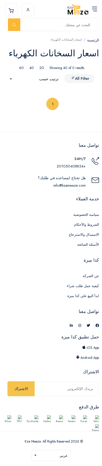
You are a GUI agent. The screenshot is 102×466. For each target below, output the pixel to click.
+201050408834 (71, 166)
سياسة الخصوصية (86, 214)
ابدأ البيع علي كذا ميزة (83, 295)
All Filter (82, 78)
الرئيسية (93, 40)
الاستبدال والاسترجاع (84, 234)
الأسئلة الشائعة (88, 244)
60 (21, 68)
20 (41, 68)
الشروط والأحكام (86, 224)
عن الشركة (91, 275)
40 (31, 68)
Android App (89, 357)
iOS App (92, 347)
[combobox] (34, 79)
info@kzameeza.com (69, 185)
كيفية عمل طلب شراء (83, 285)
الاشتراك (21, 388)
